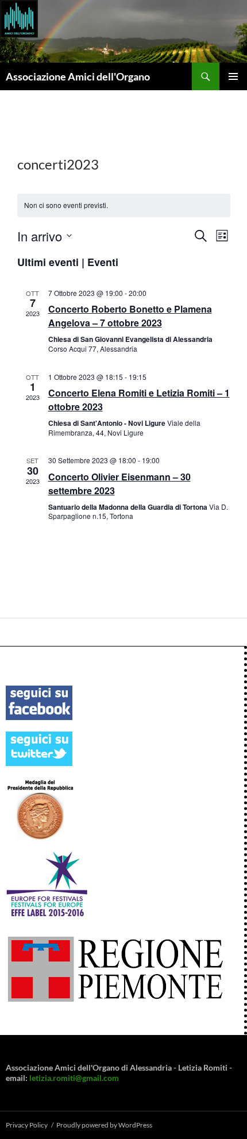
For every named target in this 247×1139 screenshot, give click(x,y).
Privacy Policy (27, 1125)
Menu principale (233, 76)
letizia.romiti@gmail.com (74, 1078)
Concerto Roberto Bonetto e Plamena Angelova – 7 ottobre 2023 (130, 315)
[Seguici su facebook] (39, 701)
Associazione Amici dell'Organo (78, 76)
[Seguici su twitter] (39, 747)
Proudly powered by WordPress (104, 1125)
